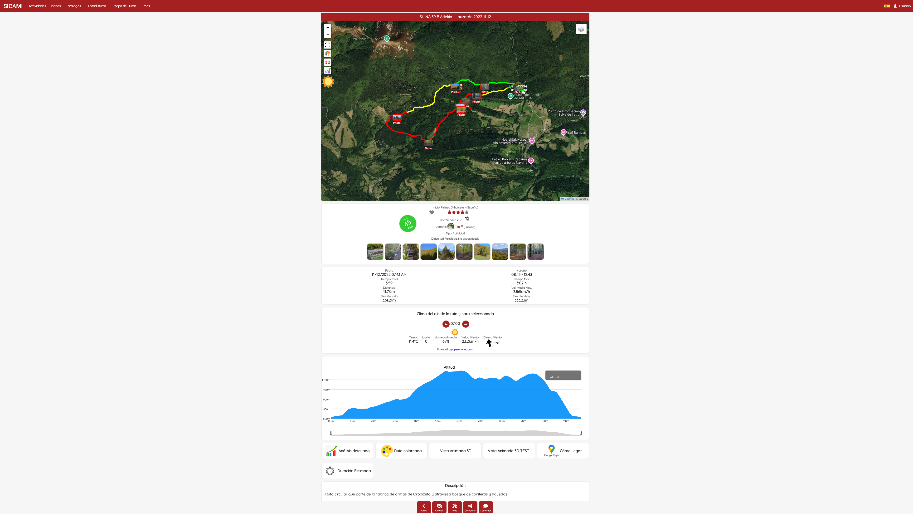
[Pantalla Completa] (327, 45)
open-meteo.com (462, 349)
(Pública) (469, 227)
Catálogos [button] (73, 6)
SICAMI (13, 6)
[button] (902, 6)
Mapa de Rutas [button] (124, 6)
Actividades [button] (37, 6)
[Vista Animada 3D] (327, 62)
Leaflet (569, 198)
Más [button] (147, 6)
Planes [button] (56, 6)
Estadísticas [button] (97, 6)
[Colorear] (327, 53)
